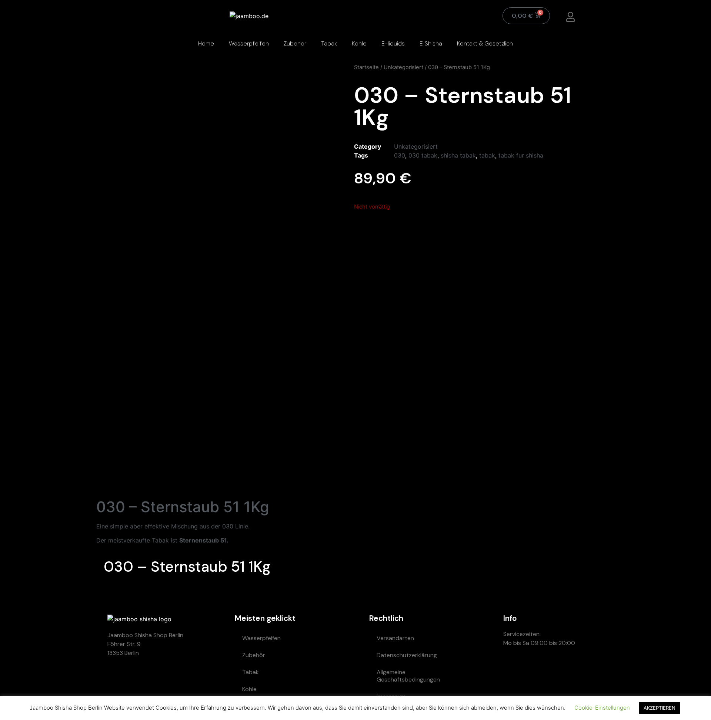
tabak (487, 155)
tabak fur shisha (520, 155)
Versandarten (395, 638)
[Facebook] (579, 669)
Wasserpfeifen (249, 43)
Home (206, 43)
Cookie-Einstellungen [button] (602, 707)
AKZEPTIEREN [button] (659, 708)
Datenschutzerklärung (407, 655)
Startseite (366, 67)
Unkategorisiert (403, 67)
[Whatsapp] (512, 669)
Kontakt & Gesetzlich (485, 43)
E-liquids (393, 43)
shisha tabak (458, 155)
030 (399, 155)
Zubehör (295, 43)
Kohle (359, 43)
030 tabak (422, 155)
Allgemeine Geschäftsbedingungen (408, 675)
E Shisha (431, 43)
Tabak (329, 43)
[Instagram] (557, 669)
